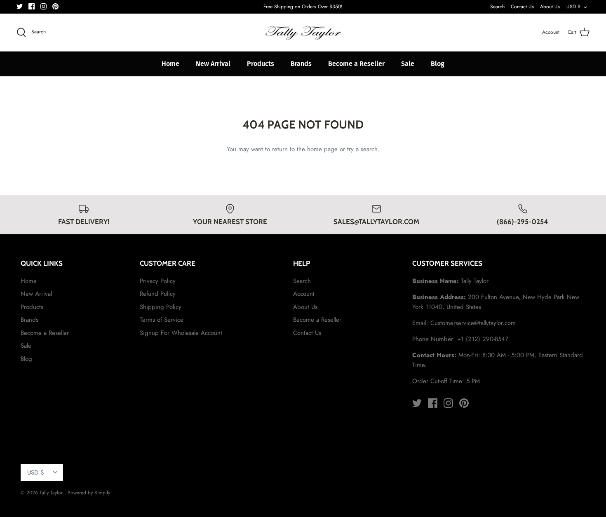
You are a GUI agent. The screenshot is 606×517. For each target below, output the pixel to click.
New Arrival (213, 64)
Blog (437, 64)
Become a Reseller (356, 64)
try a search (362, 149)
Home (170, 64)
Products (260, 64)
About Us (550, 6)
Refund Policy (158, 293)
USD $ (573, 6)
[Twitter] (19, 6)
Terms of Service (161, 319)
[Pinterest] (55, 6)
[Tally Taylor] (303, 32)
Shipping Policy (160, 306)
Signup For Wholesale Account (181, 332)
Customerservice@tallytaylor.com (473, 323)
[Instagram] (43, 6)
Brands (301, 64)
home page (322, 149)
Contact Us (522, 6)
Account (304, 293)
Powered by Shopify (89, 492)
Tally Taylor (52, 492)
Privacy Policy (158, 280)
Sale (407, 64)
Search (497, 6)
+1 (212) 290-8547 (482, 339)
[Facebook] (31, 6)
